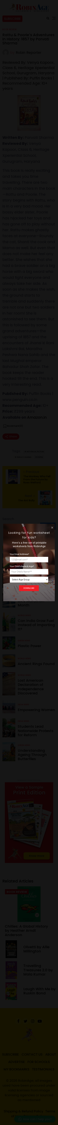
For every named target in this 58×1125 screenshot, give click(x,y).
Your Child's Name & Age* (22, 566)
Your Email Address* (19, 554)
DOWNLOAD (29, 588)
